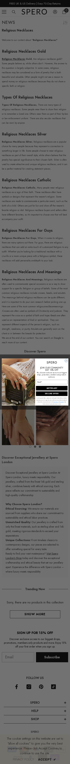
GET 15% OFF (51, 388)
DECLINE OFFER (51, 394)
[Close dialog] (66, 360)
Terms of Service (56, 401)
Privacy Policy (61, 401)
